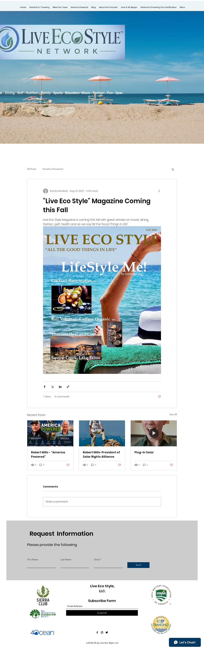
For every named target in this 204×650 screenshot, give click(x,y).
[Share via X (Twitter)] (52, 386)
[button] (172, 169)
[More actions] (159, 191)
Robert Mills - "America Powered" (48, 454)
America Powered (53, 169)
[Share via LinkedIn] (60, 386)
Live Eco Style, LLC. (102, 588)
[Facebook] (97, 632)
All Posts (31, 169)
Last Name (66, 559)
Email (96, 559)
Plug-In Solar (144, 452)
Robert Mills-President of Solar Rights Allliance (101, 454)
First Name (32, 559)
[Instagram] (102, 632)
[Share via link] (67, 386)
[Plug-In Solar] (154, 433)
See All (173, 414)
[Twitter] (106, 632)
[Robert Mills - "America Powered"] (50, 433)
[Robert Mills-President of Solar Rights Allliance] (102, 433)
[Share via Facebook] (44, 386)
